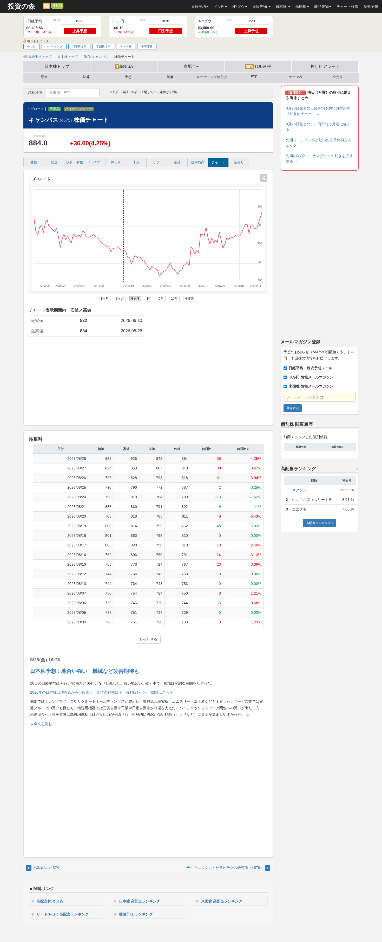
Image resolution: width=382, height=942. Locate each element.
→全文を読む (41, 724)
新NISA (124, 66)
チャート (218, 162)
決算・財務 (74, 162)
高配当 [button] (189, 66)
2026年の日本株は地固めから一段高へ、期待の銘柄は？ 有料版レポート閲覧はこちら (101, 692)
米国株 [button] (300, 6)
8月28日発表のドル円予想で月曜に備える (318, 127)
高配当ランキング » (319, 523)
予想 (128, 77)
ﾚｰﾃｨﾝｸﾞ (95, 162)
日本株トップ (56, 66)
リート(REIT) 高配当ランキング (63, 914)
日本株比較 (79, 46)
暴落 (170, 77)
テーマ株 (125, 46)
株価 (33, 162)
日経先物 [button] (260, 6)
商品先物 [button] (321, 6)
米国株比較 (103, 46)
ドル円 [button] (219, 6)
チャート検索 (347, 6)
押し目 (57, 6)
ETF (254, 77)
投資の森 (21, 6)
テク (156, 162)
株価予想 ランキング (136, 914)
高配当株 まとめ (50, 901)
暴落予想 (371, 6)
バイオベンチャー (78, 109)
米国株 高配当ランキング (221, 901)
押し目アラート (325, 66)
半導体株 (147, 46)
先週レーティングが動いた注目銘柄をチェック (318, 142)
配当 (44, 77)
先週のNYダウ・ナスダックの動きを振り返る (319, 158)
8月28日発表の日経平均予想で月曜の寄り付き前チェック (318, 111)
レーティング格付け (212, 77)
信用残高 (198, 162)
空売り (338, 77)
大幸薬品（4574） (45, 868)
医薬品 (55, 109)
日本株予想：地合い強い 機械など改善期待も (84, 671)
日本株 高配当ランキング (139, 901)
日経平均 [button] (198, 6)
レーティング (54, 46)
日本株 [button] (282, 6)
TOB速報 (258, 66)
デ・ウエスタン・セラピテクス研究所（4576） (227, 868)
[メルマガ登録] (46, 5)
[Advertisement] (148, 380)
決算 (86, 77)
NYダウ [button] (238, 6)
